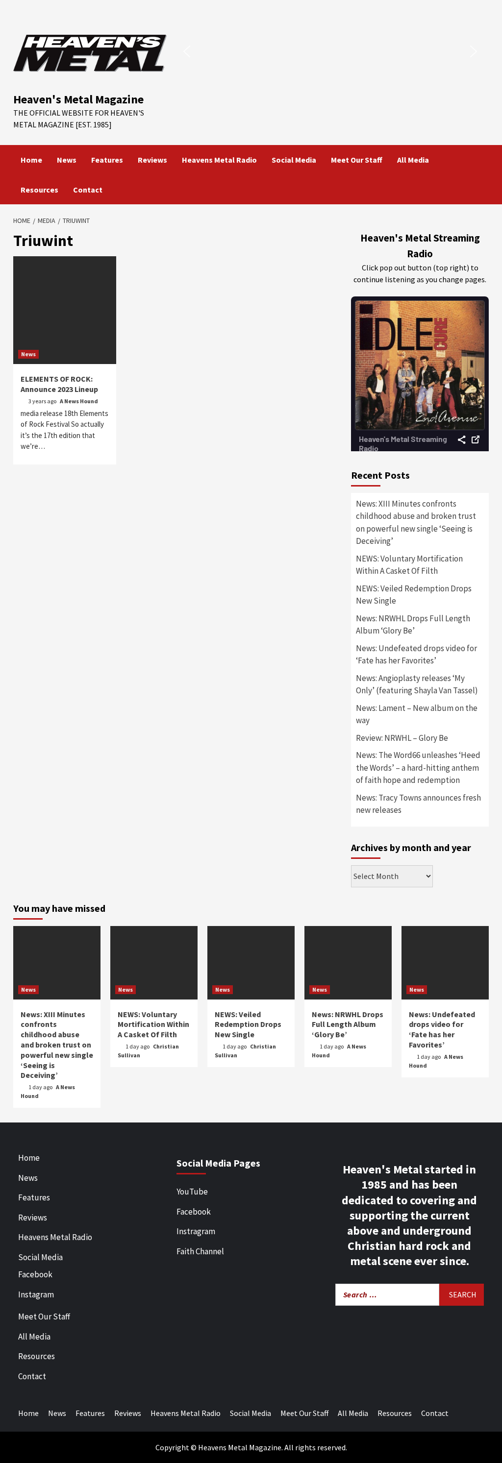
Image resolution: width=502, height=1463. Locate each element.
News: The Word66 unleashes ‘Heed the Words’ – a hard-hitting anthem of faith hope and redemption (418, 767)
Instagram (36, 1294)
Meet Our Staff (356, 160)
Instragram (195, 1231)
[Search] (483, 159)
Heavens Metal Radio (219, 160)
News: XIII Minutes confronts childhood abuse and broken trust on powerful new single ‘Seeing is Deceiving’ (416, 522)
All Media (413, 160)
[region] (330, 51)
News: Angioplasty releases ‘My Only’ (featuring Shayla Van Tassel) (417, 684)
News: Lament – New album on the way (416, 714)
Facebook (35, 1274)
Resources (39, 190)
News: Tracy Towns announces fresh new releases (418, 804)
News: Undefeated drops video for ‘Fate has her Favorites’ (416, 654)
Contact (87, 190)
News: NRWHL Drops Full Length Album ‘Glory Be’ (413, 624)
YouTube (192, 1191)
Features (107, 160)
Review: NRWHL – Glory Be (402, 737)
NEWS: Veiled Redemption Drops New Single (414, 595)
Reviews (152, 160)
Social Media (294, 160)
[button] (187, 51)
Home (31, 160)
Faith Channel (200, 1251)
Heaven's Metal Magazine (78, 99)
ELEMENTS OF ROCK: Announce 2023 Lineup (59, 384)
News (66, 160)
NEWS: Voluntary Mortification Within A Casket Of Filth (409, 565)
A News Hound (79, 401)
